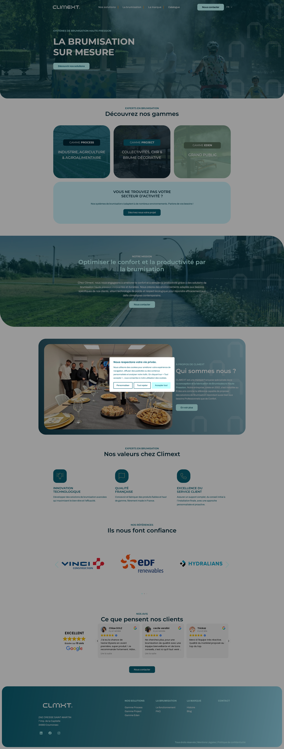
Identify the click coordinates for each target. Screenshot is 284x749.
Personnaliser (123, 385)
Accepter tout (161, 385)
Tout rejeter (142, 385)
